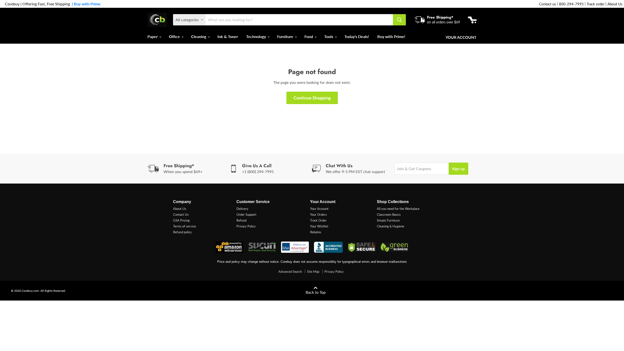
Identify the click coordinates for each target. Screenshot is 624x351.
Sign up (458, 168)
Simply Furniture (388, 220)
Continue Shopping (312, 97)
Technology (256, 36)
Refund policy (182, 232)
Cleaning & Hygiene (390, 226)
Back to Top (316, 292)
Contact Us (181, 214)
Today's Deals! (356, 36)
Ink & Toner (227, 36)
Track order (595, 4)
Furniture (285, 36)
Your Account (461, 37)
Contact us (547, 4)
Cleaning (199, 36)
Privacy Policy (246, 226)
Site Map (313, 271)
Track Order (318, 220)
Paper (153, 36)
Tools (329, 36)
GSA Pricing (181, 220)
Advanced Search (290, 271)
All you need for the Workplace (398, 209)
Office (175, 36)
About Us (615, 4)
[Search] (399, 19)
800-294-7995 (571, 4)
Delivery (242, 209)
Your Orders (318, 214)
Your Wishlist (319, 226)
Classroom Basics (389, 214)
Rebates (315, 232)
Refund (241, 220)
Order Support (246, 214)
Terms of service (184, 226)
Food (309, 36)
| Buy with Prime (85, 4)
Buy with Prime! (391, 36)
